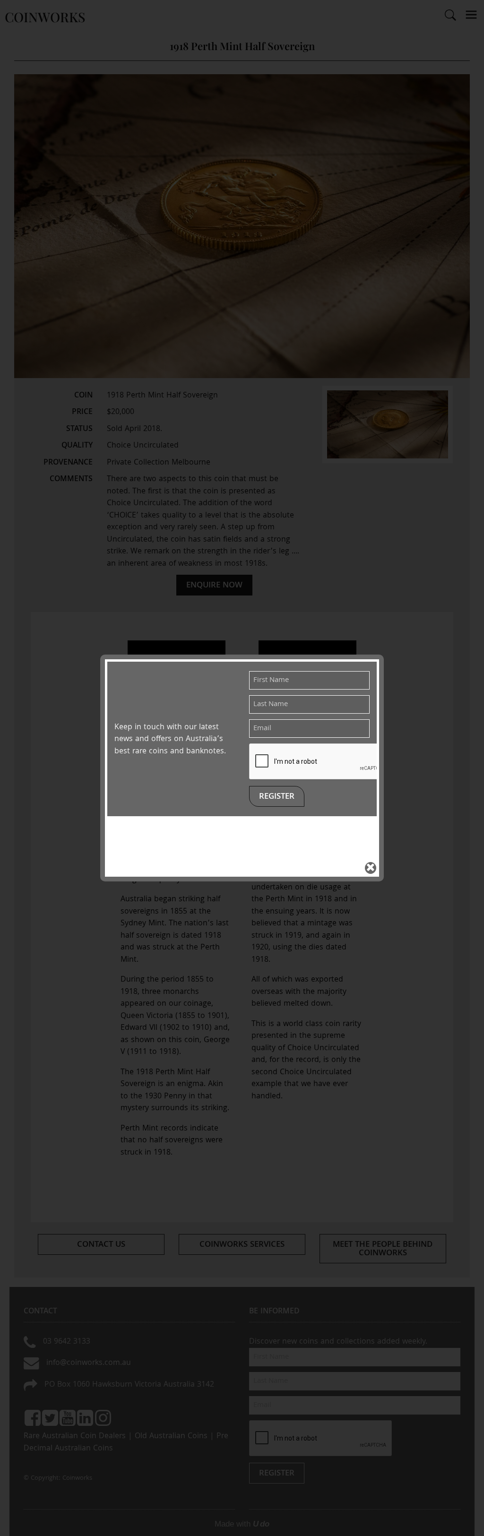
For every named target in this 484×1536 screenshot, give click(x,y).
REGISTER (276, 797)
